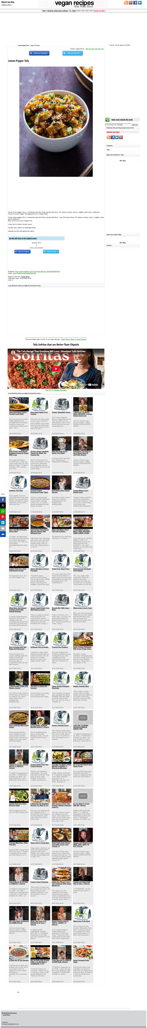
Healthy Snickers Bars (81, 686)
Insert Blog (6, 1015)
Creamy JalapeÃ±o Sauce (61, 412)
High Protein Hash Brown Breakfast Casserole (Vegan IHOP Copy (18, 453)
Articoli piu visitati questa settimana (57, 11)
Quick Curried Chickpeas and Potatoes (82, 569)
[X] (3, 505)
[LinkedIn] (3, 523)
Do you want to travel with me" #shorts (81, 804)
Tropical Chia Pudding (60, 647)
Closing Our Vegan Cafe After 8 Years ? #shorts (81, 883)
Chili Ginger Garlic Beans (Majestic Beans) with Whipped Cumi (40, 531)
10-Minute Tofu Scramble (39, 647)
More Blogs (123, 161)
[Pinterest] (3, 517)
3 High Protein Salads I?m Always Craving (18, 687)
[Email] (3, 528)
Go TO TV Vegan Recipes (56, 390)
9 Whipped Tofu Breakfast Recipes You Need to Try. (40, 804)
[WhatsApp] (3, 511)
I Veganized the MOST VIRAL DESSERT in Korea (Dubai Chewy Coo (82, 414)
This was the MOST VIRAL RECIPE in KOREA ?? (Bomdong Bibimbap (61, 766)
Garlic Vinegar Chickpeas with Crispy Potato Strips (82, 648)
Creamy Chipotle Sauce (60, 725)
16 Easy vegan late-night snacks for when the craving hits (40, 453)
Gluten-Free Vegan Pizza (60, 569)
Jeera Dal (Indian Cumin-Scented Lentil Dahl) (18, 413)
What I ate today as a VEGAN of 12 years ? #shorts (38, 922)
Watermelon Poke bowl (81, 921)
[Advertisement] (73, 27)
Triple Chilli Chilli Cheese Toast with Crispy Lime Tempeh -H (61, 844)
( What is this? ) (6, 5)
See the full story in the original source (23, 238)
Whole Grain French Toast (82, 608)
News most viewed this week (122, 119)
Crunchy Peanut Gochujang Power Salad (39, 491)
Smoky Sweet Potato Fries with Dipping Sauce (40, 609)
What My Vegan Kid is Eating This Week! (59, 452)
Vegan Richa (25, 276)
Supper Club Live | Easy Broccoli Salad (17, 804)
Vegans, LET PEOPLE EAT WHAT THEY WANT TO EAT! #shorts (82, 844)
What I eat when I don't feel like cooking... (60, 530)
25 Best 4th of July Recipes (19, 960)
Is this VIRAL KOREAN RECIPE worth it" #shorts (40, 726)
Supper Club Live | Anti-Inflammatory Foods (17, 569)
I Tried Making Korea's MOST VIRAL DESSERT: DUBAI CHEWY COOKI (81, 531)
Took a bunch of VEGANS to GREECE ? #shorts (18, 883)
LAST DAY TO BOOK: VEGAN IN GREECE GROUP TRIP (80, 727)
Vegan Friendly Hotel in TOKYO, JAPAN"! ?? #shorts (60, 922)
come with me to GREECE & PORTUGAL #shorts (61, 961)
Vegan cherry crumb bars (40, 843)
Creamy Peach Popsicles (39, 882)
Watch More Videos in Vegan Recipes (73, 339)
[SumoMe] (3, 534)
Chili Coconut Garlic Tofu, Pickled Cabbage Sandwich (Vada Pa (61, 805)
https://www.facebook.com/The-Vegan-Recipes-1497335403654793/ (37, 271)
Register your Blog (7, 2)
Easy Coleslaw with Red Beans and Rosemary (17, 648)
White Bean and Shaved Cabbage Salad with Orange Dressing (17, 609)
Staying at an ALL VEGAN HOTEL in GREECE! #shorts (18, 766)
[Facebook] (3, 500)
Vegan (108, 149)
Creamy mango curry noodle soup (80, 491)
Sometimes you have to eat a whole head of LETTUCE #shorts (82, 453)
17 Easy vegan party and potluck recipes (39, 765)
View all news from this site (94, 49)
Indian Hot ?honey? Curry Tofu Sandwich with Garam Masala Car (61, 883)
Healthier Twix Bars (16, 490)
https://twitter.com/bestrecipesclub (24, 273)
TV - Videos (73, 11)
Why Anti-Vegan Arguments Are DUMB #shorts (19, 922)
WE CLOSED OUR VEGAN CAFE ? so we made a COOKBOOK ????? (40, 962)
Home (44, 11)
